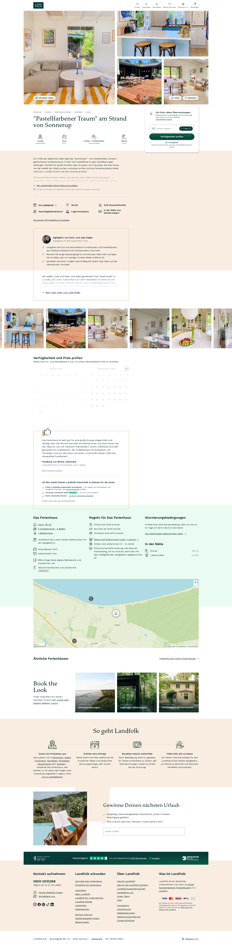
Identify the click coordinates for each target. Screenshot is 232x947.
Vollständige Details (164, 119)
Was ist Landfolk (172, 873)
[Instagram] (35, 904)
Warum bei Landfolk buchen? (132, 885)
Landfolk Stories (83, 901)
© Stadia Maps (171, 646)
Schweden (64, 760)
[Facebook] (39, 904)
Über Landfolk (128, 873)
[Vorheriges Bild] (33, 664)
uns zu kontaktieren (52, 777)
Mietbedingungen (126, 913)
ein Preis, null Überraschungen (81, 496)
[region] (116, 613)
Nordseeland (78, 112)
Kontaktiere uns (47, 896)
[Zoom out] (195, 586)
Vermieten (157, 7)
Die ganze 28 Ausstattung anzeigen (51, 220)
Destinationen (82, 909)
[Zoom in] (195, 582)
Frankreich (40, 760)
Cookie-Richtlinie (125, 920)
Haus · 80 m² (45, 524)
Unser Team (123, 896)
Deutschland (44, 764)
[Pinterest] (43, 904)
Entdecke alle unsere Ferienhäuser (178, 658)
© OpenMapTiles (181, 646)
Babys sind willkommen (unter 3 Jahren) (115, 539)
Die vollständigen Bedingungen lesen (164, 533)
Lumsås (88, 112)
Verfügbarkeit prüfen (171, 136)
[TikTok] (47, 904)
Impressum (123, 905)
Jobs (119, 900)
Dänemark (48, 112)
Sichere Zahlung (83, 914)
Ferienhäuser (37, 112)
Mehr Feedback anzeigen (52, 470)
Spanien (61, 764)
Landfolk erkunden (90, 873)
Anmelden (195, 7)
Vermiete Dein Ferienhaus (88, 881)
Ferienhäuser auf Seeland (63, 112)
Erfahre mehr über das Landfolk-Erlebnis (58, 501)
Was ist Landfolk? (126, 881)
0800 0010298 (44, 881)
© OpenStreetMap (192, 646)
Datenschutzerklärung (128, 917)
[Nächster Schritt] (199, 664)
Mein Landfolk (82, 894)
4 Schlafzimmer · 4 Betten (51, 529)
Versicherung (124, 909)
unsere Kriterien (72, 489)
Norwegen (52, 760)
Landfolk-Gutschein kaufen (131, 889)
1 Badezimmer (45, 533)
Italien (67, 757)
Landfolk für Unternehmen (89, 898)
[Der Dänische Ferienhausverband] (190, 858)
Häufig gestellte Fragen (51, 892)
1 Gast (185, 129)
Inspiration (146, 7)
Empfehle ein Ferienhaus (88, 885)
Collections (81, 905)
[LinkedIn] (52, 904)
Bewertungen (82, 922)
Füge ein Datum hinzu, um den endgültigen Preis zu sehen (171, 146)
